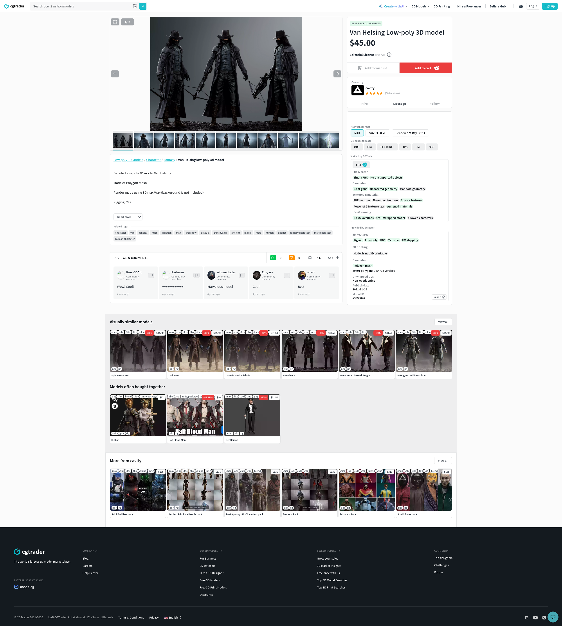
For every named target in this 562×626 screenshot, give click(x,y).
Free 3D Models (210, 580)
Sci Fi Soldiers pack (122, 514)
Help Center (90, 573)
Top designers (443, 558)
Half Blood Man (177, 440)
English (171, 617)
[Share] (434, 117)
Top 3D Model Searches (332, 580)
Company (88, 550)
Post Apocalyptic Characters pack (244, 514)
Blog (85, 558)
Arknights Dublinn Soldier (411, 375)
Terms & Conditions (131, 617)
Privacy (154, 617)
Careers (87, 566)
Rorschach (289, 375)
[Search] (142, 6)
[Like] (364, 117)
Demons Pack (290, 514)
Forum (438, 572)
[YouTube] (536, 617)
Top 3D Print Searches (331, 587)
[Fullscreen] (115, 21)
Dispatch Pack (348, 514)
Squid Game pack (407, 514)
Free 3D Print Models (213, 587)
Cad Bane (174, 375)
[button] (135, 6)
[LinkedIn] (527, 617)
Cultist (115, 440)
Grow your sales (327, 558)
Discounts (206, 595)
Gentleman (232, 440)
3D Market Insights (329, 566)
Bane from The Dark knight (355, 375)
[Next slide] (337, 73)
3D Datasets (207, 566)
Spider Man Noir (120, 375)
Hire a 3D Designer (211, 573)
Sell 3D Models (326, 550)
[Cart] (520, 6)
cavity (370, 88)
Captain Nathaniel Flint (238, 375)
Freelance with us (328, 573)
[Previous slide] (115, 73)
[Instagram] (544, 617)
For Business (208, 558)
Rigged (357, 240)
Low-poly (371, 240)
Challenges (441, 565)
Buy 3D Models (209, 550)
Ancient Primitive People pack (185, 514)
